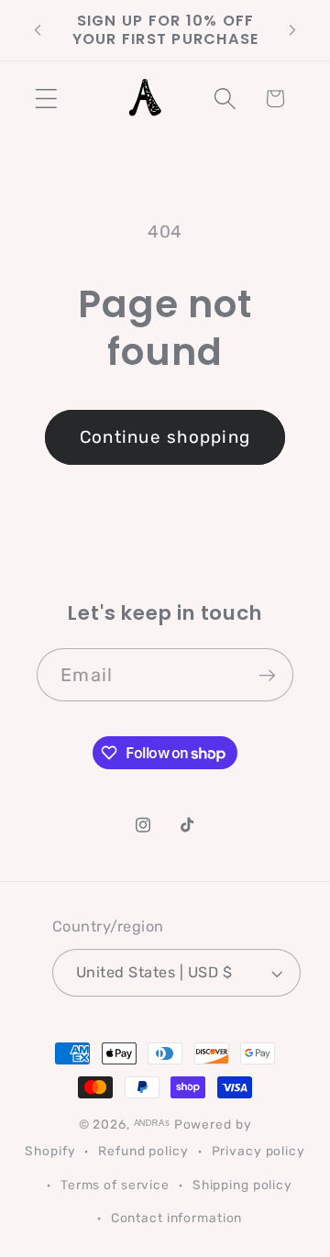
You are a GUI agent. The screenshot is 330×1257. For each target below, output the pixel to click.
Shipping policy (242, 1184)
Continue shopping (165, 436)
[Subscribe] (267, 674)
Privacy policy (258, 1150)
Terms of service (115, 1184)
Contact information (177, 1217)
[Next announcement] (292, 30)
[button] (46, 98)
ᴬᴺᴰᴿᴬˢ (152, 1124)
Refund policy (143, 1150)
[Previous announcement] (37, 30)
